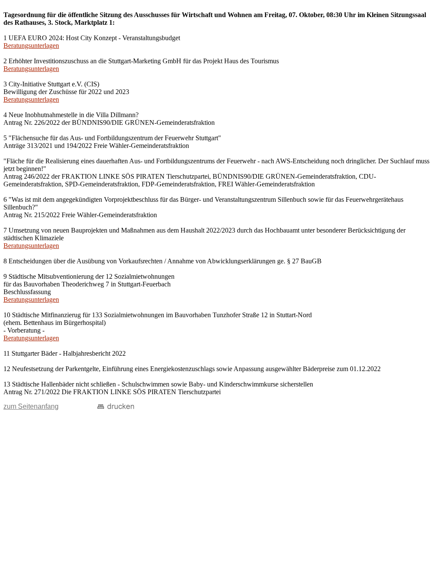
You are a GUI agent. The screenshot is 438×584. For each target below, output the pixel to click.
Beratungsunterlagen (31, 45)
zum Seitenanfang (31, 406)
